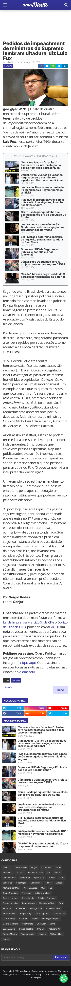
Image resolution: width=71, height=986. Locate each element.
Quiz (43, 888)
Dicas (58, 867)
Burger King (25, 913)
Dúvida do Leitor (10, 903)
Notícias (8, 66)
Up (51, 888)
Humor (52, 877)
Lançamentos (9, 877)
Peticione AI (54, 929)
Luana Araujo (9, 929)
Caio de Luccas (10, 898)
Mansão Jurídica (46, 903)
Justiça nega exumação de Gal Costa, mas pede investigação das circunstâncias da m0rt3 (42, 227)
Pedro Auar (25, 877)
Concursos (46, 867)
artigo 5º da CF (41, 622)
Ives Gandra (27, 923)
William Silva (56, 934)
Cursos (59, 882)
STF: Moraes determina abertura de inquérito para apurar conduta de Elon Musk (42, 239)
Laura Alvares (28, 903)
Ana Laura (26, 893)
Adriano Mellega (42, 893)
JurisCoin (41, 923)
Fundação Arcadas (50, 918)
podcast (20, 872)
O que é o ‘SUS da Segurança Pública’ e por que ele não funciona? (39, 252)
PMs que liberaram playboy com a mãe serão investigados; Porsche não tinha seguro (42, 202)
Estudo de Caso (35, 872)
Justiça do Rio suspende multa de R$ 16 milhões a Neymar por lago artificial (42, 190)
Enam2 (35, 918)
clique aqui (28, 662)
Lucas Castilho (26, 929)
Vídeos (57, 872)
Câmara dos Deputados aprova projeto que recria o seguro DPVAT (43, 263)
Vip (48, 872)
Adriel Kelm (21, 908)
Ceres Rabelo (27, 898)
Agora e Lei (39, 877)
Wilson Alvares (30, 888)
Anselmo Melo (9, 913)
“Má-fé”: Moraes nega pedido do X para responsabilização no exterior (43, 275)
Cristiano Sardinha (46, 898)
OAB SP (40, 929)
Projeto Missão (10, 934)
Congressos (36, 882)
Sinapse (42, 934)
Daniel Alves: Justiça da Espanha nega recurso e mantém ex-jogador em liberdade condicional (42, 177)
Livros (61, 877)
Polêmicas (8, 872)
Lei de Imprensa (15, 622)
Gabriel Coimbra (10, 923)
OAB (61, 903)
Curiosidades (21, 867)
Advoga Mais (36, 908)
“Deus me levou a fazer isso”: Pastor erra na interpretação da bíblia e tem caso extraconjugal (41, 165)
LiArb (52, 923)
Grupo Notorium (10, 893)
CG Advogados (42, 913)
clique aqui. (27, 672)
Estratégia (7, 882)
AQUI (55, 627)
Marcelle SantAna (11, 888)
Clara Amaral (59, 913)
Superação (21, 882)
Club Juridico (9, 918)
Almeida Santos (53, 908)
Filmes (49, 882)
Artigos (34, 867)
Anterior (9, 687)
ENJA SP (23, 918)
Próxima (60, 689)
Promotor (7, 908)
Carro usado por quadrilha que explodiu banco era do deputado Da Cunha (43, 215)
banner (6, 939)
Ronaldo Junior (28, 934)
